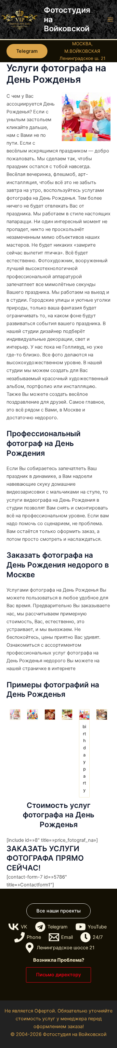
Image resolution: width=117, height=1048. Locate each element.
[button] (26, 51)
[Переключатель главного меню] (110, 19)
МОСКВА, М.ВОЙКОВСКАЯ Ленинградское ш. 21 (82, 51)
